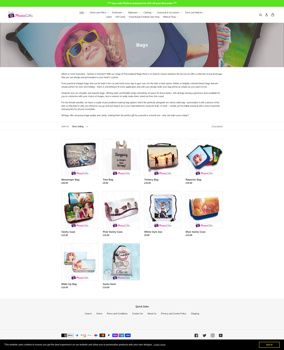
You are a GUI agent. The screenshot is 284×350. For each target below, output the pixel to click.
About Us (151, 313)
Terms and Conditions (117, 313)
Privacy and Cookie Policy (173, 313)
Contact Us (137, 313)
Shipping (195, 313)
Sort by (65, 127)
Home (99, 313)
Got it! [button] (269, 344)
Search (88, 313)
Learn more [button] (160, 344)
